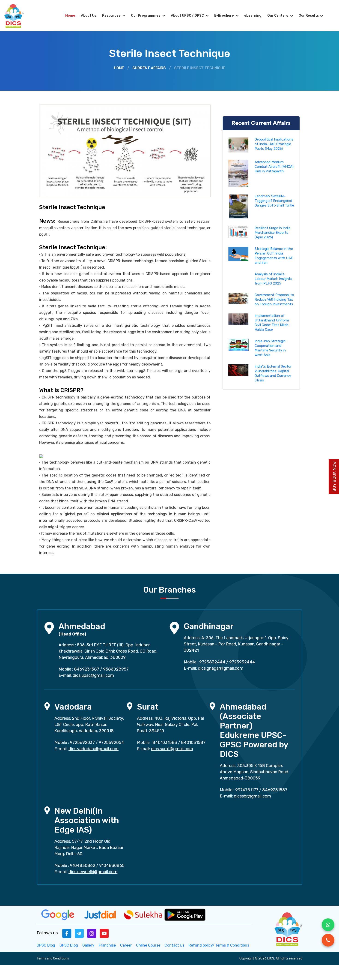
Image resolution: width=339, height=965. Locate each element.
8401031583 (164, 742)
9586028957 (116, 669)
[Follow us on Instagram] (92, 933)
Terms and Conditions (53, 958)
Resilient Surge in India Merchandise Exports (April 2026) (272, 232)
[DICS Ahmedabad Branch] (49, 628)
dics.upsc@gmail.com (93, 675)
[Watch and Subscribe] (104, 933)
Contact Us (174, 945)
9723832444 (212, 662)
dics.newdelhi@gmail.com (92, 871)
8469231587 (86, 669)
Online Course (148, 945)
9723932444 (242, 662)
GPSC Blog (68, 945)
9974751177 (246, 789)
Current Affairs (149, 68)
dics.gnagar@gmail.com (220, 668)
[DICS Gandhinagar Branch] (174, 628)
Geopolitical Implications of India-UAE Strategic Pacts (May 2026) (274, 144)
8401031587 (193, 742)
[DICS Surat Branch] (129, 706)
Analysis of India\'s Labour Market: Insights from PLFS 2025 (273, 278)
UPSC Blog (46, 945)
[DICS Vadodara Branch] (47, 706)
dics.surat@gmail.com (172, 748)
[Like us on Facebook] (67, 933)
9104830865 (112, 865)
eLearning (253, 15)
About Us (88, 15)
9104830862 (82, 865)
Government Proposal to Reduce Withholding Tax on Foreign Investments (274, 299)
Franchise (107, 945)
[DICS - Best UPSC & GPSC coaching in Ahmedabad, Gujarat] (18, 15)
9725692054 (111, 742)
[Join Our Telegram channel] (79, 933)
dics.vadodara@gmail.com (93, 748)
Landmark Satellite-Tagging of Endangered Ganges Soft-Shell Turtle (274, 200)
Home (70, 15)
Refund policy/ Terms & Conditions (219, 945)
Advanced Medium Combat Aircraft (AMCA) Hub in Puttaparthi (274, 166)
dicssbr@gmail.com (252, 796)
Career (126, 945)
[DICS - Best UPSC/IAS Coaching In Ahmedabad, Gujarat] (287, 928)
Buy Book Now (334, 477)
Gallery (88, 945)
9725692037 (82, 742)
